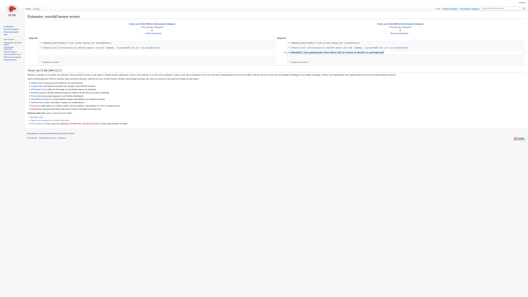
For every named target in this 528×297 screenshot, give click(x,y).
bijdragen (158, 27)
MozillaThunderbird (91, 124)
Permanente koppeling (12, 57)
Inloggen (522, 3)
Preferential (36, 96)
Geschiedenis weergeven (470, 9)
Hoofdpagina (8, 27)
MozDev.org (36, 117)
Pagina (28, 9)
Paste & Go (36, 106)
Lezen (438, 9)
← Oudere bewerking (152, 33)
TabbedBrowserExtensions (42, 99)
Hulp (5, 35)
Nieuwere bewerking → (400, 33)
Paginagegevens (10, 60)
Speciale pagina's (10, 52)
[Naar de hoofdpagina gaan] (12, 11)
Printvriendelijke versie (12, 54)
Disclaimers (61, 138)
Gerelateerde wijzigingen (9, 48)
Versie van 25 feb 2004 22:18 (142, 24)
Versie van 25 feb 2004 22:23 (390, 24)
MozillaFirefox (76, 124)
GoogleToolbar (37, 86)
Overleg (36, 9)
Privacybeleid (32, 138)
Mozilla (104, 124)
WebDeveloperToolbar (40, 102)
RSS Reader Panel (39, 89)
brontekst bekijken (165, 24)
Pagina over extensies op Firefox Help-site (49, 120)
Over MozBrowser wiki (47, 138)
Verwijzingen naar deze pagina (12, 44)
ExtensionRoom (37, 124)
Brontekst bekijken (450, 9)
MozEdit (34, 109)
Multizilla (34, 93)
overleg (149, 27)
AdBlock (34, 83)
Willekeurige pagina (11, 32)
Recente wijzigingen (11, 29)
